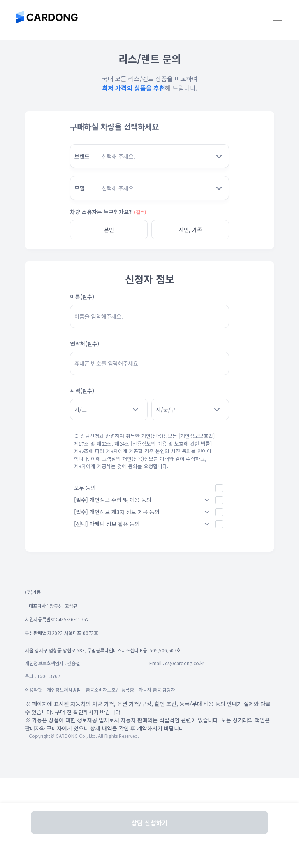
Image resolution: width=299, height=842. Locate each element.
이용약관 (33, 689)
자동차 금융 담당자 (157, 689)
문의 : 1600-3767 (42, 676)
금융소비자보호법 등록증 (110, 689)
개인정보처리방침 (64, 689)
